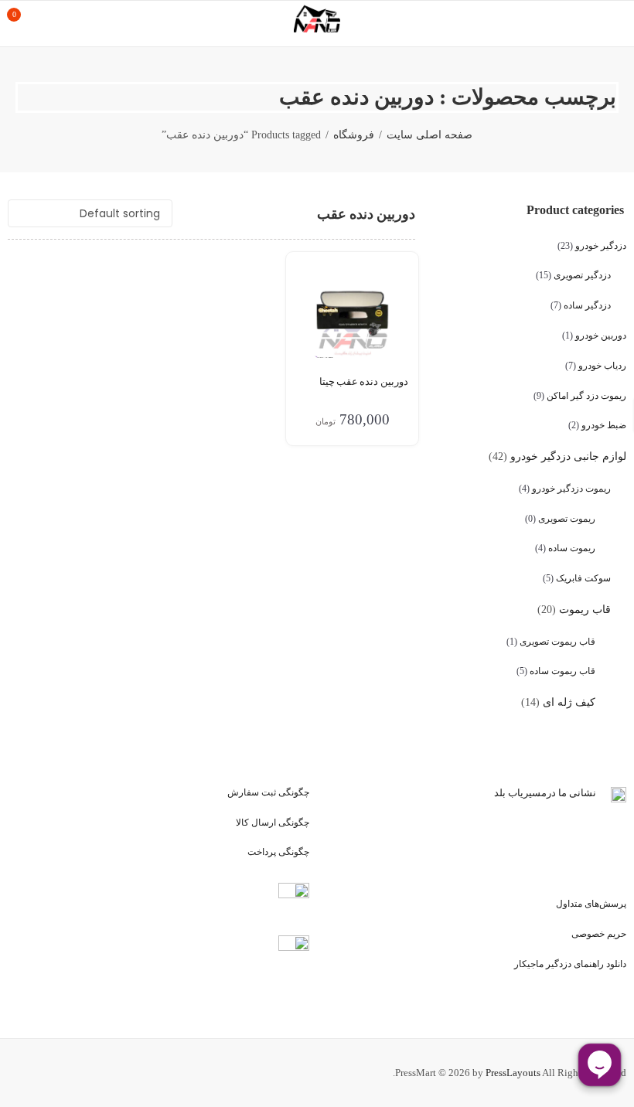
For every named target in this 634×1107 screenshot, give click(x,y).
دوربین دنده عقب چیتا (363, 381)
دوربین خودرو (600, 335)
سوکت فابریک (583, 578)
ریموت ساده (571, 548)
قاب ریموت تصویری (557, 641)
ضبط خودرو (603, 425)
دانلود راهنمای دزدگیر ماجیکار (570, 964)
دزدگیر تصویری (582, 275)
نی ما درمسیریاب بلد (537, 793)
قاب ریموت (585, 609)
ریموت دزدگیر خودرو (571, 488)
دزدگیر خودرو (600, 245)
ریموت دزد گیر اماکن (586, 395)
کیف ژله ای (569, 702)
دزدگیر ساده (587, 305)
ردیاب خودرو (602, 365)
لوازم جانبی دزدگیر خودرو (568, 456)
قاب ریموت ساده (562, 671)
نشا (588, 793)
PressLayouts (513, 1072)
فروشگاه (353, 135)
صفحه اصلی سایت (429, 135)
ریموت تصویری (566, 518)
